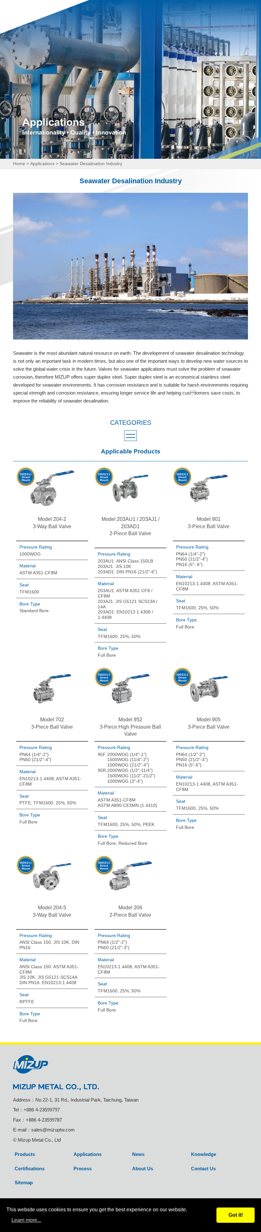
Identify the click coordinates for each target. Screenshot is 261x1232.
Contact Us (203, 1168)
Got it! (236, 1215)
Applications (42, 163)
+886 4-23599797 (42, 1109)
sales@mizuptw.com (53, 1129)
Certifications (30, 1168)
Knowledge (203, 1154)
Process (83, 1168)
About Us (142, 1168)
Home (19, 163)
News (138, 1154)
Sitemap (24, 1182)
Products (25, 1154)
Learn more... (26, 1220)
